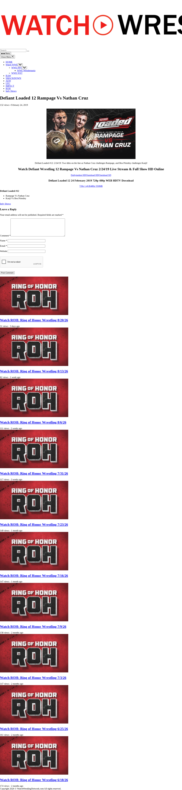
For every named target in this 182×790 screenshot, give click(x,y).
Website (3, 251)
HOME (9, 62)
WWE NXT (16, 73)
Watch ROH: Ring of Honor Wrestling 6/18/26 (34, 780)
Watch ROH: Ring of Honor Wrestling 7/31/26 (34, 473)
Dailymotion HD (78, 175)
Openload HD (92, 175)
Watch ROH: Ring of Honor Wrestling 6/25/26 (34, 729)
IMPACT (10, 86)
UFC (8, 83)
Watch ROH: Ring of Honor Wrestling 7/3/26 (33, 678)
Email (3, 246)
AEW (8, 81)
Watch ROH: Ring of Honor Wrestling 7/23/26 (34, 524)
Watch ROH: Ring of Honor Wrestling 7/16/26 (34, 575)
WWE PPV (16, 67)
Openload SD (105, 175)
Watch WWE (12, 64)
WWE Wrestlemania (26, 70)
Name (3, 240)
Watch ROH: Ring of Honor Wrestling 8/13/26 (34, 371)
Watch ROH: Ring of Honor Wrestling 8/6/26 (33, 422)
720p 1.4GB (85, 186)
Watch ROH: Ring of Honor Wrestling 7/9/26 (33, 626)
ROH (8, 88)
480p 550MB (97, 186)
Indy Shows (11, 91)
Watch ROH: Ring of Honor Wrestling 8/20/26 (34, 320)
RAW (8, 75)
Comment (5, 235)
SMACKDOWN (13, 78)
